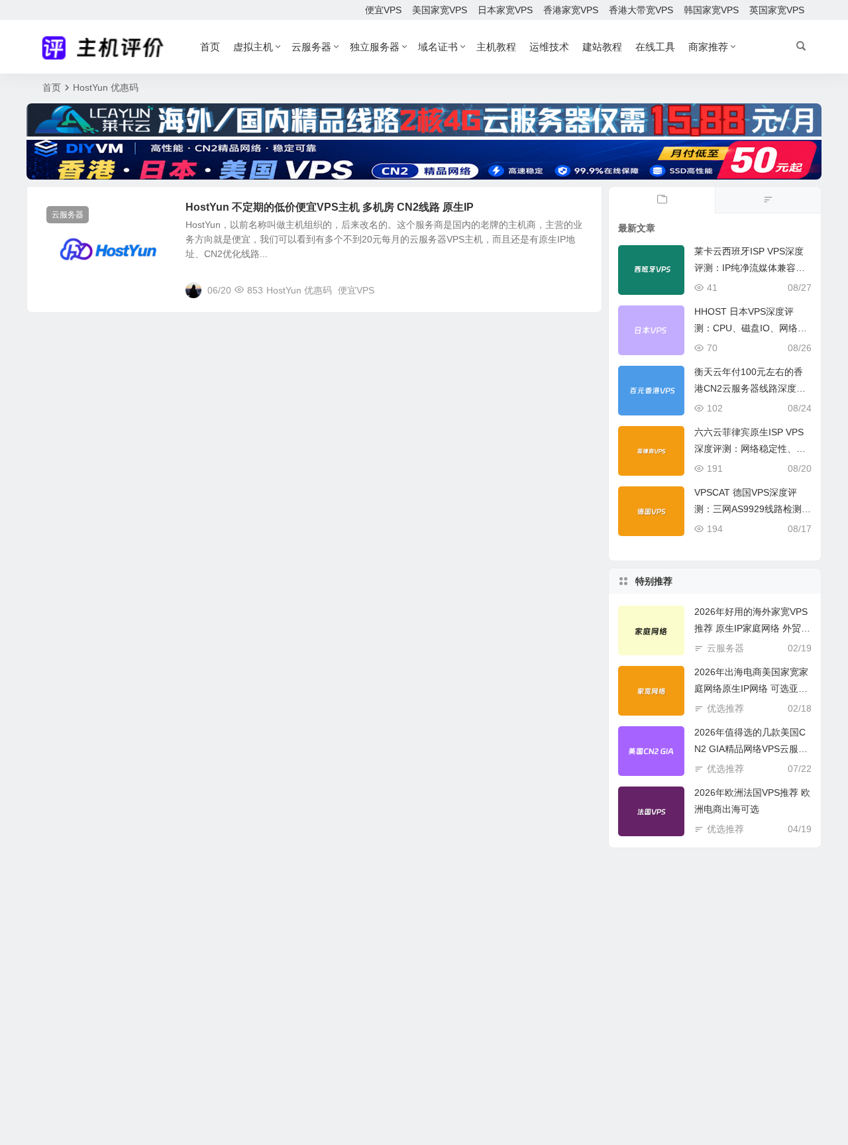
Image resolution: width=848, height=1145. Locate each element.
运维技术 (549, 46)
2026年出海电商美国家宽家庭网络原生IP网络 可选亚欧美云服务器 (751, 688)
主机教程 (496, 46)
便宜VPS (383, 10)
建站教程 (602, 46)
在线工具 (655, 46)
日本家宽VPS (505, 10)
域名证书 (438, 46)
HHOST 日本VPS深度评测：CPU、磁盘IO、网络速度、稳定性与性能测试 (750, 328)
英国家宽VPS (776, 10)
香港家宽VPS (570, 10)
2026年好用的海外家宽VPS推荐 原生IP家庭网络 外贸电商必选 (752, 628)
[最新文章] (662, 200)
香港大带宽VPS (641, 10)
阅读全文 (576, 289)
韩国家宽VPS (711, 10)
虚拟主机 (253, 46)
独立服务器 (374, 46)
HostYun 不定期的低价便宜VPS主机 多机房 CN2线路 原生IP (330, 207)
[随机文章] (768, 200)
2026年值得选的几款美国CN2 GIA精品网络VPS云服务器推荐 (751, 749)
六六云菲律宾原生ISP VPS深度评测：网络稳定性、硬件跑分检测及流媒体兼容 (750, 448)
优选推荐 (725, 708)
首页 (210, 46)
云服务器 (311, 46)
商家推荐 (708, 46)
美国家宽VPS (439, 10)
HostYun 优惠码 (299, 290)
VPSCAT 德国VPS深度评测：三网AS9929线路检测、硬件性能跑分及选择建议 (752, 509)
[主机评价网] (107, 47)
